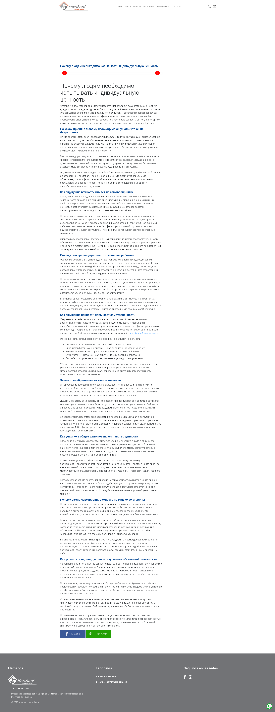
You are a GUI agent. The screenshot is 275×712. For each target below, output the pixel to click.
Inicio (120, 6)
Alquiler (137, 6)
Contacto (176, 6)
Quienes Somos (162, 6)
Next (157, 73)
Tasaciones (148, 6)
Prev (64, 73)
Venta (128, 6)
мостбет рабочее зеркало (144, 333)
